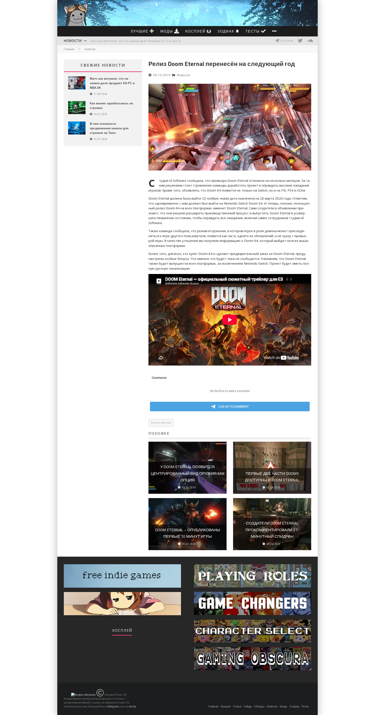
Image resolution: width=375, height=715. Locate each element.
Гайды (248, 706)
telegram (113, 706)
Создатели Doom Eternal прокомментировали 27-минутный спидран (272, 529)
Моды (167, 31)
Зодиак (226, 31)
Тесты (253, 31)
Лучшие (140, 31)
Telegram (286, 41)
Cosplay (294, 706)
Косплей (196, 31)
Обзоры (259, 706)
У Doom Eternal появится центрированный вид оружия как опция (187, 473)
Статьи (237, 706)
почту (132, 706)
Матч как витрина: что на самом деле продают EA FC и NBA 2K (136, 41)
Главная (69, 49)
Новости (73, 40)
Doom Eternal (161, 423)
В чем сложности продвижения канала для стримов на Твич (109, 128)
